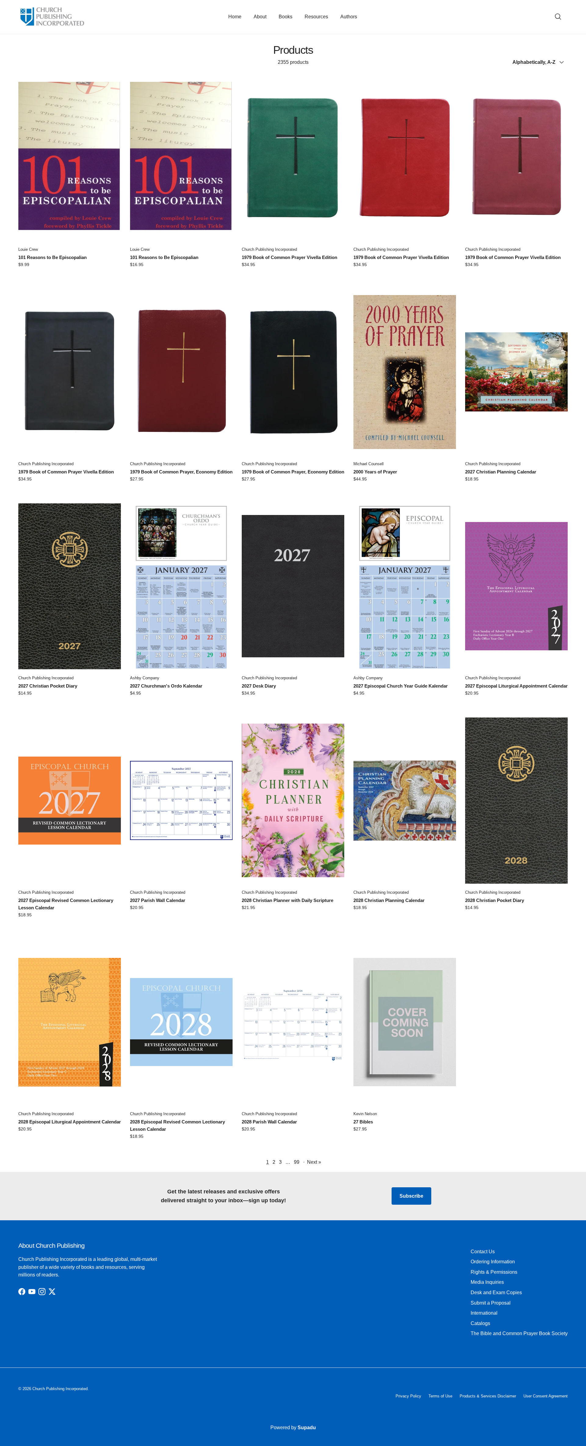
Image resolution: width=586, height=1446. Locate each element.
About (260, 16)
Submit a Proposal (491, 1302)
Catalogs (480, 1323)
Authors (348, 16)
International (484, 1313)
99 (296, 1162)
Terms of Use (440, 1396)
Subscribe (411, 1196)
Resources (316, 16)
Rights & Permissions (494, 1272)
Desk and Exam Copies (496, 1292)
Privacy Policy (408, 1396)
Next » (314, 1162)
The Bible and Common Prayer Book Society (519, 1333)
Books (285, 16)
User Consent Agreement (545, 1396)
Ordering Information (493, 1261)
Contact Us (483, 1251)
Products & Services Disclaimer (488, 1396)
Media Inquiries (487, 1282)
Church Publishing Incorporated (60, 1388)
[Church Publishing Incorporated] (51, 17)
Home (234, 16)
